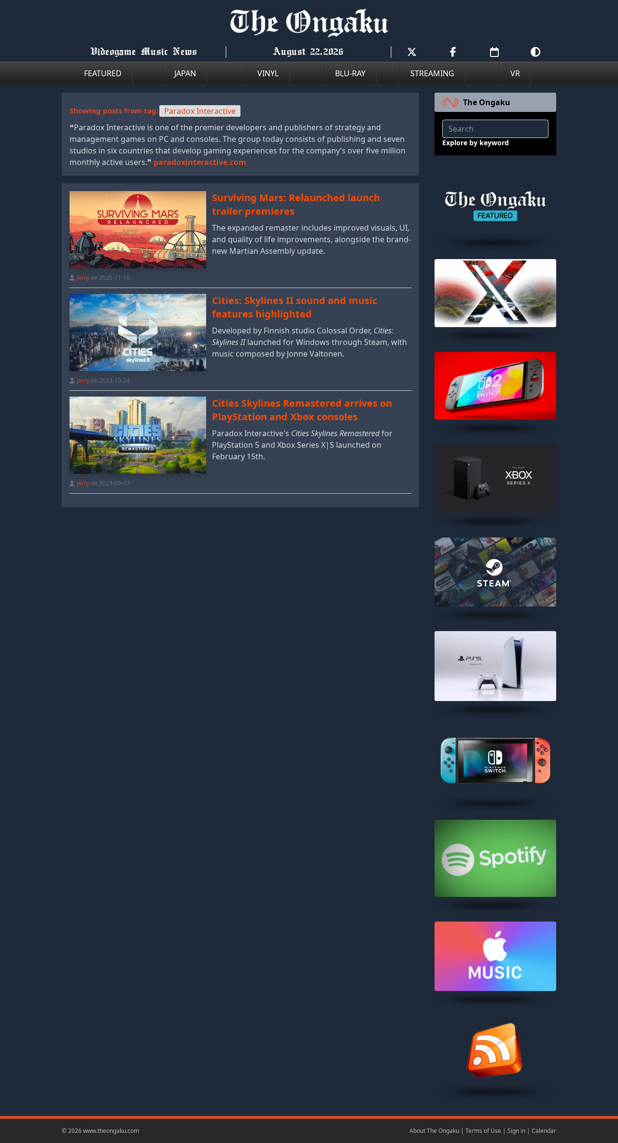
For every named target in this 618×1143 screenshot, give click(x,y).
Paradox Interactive (200, 111)
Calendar (544, 1131)
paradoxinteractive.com (200, 162)
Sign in (516, 1131)
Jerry (83, 278)
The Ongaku (486, 102)
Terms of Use (483, 1131)
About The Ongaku (434, 1131)
